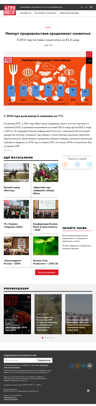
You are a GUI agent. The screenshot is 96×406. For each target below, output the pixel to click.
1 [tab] (42, 337)
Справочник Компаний (69, 13)
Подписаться (44, 360)
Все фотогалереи (47, 272)
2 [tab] (45, 337)
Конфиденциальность (10, 397)
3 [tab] (48, 337)
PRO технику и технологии (45, 13)
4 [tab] (51, 337)
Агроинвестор (26, 13)
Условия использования (11, 399)
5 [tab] (53, 337)
